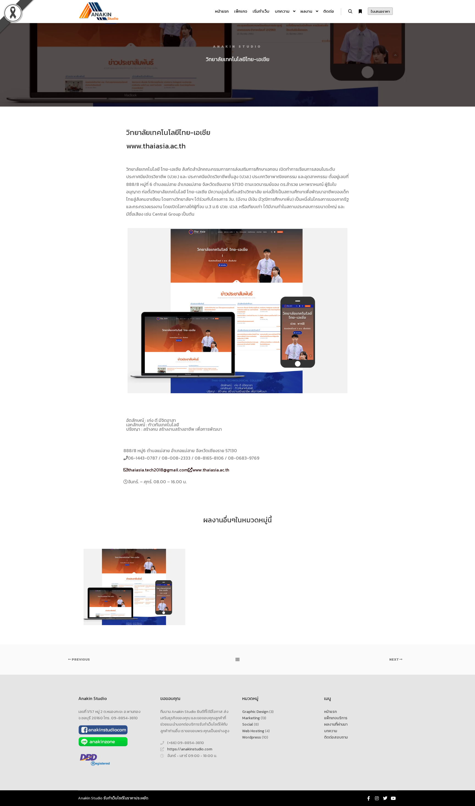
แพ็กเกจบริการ (335, 718)
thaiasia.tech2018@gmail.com (158, 469)
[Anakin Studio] (98, 11)
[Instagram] (376, 798)
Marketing (251, 718)
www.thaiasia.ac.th (156, 145)
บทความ (330, 731)
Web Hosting (253, 731)
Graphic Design (255, 712)
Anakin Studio (90, 798)
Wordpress (251, 737)
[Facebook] (368, 798)
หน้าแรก (330, 712)
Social (247, 724)
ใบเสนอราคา (380, 11)
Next (394, 659)
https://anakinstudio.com (189, 749)
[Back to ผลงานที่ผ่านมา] (237, 659)
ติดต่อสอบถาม (336, 737)
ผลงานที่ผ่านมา (335, 724)
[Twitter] (385, 798)
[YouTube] (393, 798)
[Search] (350, 11)
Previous (80, 659)
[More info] (360, 11)
